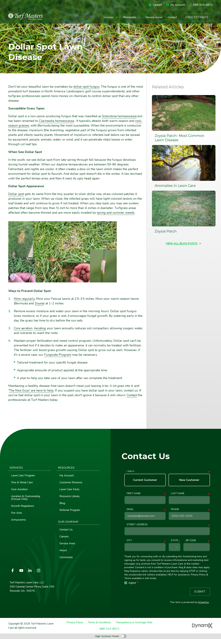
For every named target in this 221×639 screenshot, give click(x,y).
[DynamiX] (202, 625)
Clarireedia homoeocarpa (56, 121)
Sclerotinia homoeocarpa (119, 116)
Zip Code (191, 540)
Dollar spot (16, 194)
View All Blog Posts (182, 243)
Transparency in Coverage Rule (134, 622)
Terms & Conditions (99, 622)
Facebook (12, 570)
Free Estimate (197, 17)
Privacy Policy (74, 622)
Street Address (137, 524)
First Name (134, 493)
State (174, 540)
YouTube (21, 570)
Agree (133, 583)
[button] (110, 17)
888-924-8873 (203, 5)
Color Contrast (123, 636)
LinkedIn (30, 570)
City (129, 540)
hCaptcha (203, 602)
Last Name (177, 493)
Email (130, 509)
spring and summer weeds (115, 213)
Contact (132, 395)
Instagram (38, 570)
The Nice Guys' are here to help (31, 390)
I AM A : (131, 471)
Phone (175, 509)
